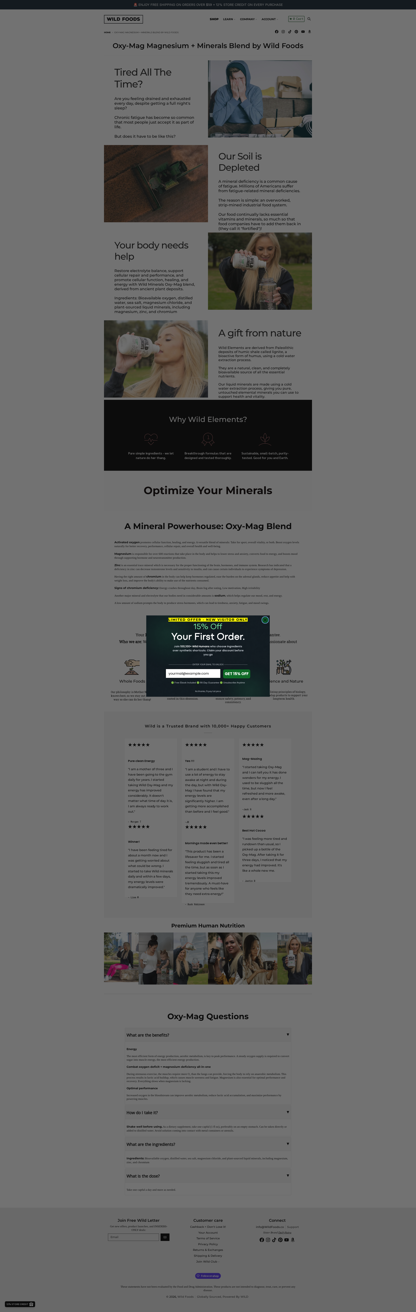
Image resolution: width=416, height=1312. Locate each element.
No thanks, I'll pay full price (208, 691)
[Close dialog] (265, 620)
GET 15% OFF (237, 673)
